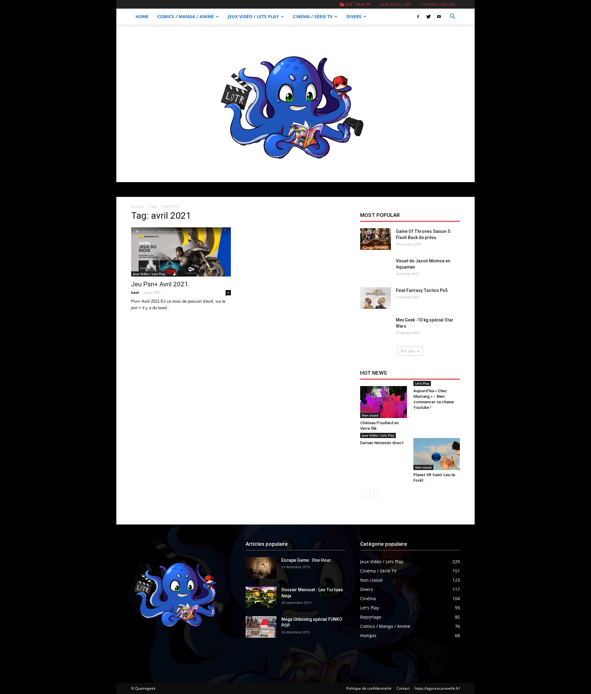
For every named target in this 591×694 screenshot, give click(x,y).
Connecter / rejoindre (438, 4)
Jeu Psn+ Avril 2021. (160, 284)
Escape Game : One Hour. (306, 560)
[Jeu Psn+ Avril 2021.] (181, 252)
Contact (403, 688)
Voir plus (407, 350)
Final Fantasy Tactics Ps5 (422, 290)
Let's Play (422, 383)
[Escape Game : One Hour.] (261, 568)
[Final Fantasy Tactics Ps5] (375, 298)
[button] (452, 17)
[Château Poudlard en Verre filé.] (383, 402)
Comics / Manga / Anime (185, 16)
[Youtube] (439, 17)
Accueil (137, 206)
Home (142, 16)
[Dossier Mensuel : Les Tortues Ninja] (261, 597)
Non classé (370, 415)
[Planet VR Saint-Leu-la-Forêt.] (436, 454)
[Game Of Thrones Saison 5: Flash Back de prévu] (375, 239)
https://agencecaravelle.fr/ (437, 688)
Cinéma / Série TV (312, 16)
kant (135, 292)
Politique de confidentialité (369, 688)
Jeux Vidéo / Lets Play (253, 16)
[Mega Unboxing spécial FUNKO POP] (261, 627)
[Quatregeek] (295, 103)
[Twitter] (428, 17)
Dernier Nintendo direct (382, 443)
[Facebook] (418, 17)
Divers (353, 16)
